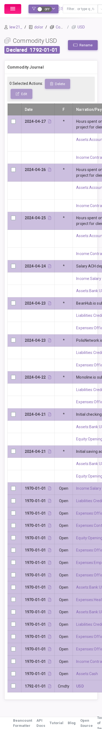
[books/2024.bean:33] (49, 121)
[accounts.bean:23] (49, 525)
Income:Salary (88, 278)
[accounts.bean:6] (49, 674)
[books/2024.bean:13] (49, 340)
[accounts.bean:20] (49, 636)
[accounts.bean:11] (49, 624)
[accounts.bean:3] (49, 587)
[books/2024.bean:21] (49, 266)
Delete (59, 84)
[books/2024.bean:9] (49, 377)
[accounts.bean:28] (49, 488)
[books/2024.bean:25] (49, 218)
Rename (85, 45)
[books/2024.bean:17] (49, 303)
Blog (72, 723)
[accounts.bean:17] (49, 575)
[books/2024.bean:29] (49, 169)
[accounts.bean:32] (49, 538)
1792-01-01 (44, 50)
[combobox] (80, 9)
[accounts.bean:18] (49, 513)
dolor (38, 27)
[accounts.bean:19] (49, 550)
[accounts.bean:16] (49, 649)
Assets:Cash (87, 674)
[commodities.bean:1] (49, 686)
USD (81, 27)
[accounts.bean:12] (49, 501)
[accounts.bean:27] (49, 661)
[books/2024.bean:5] (49, 451)
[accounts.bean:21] (49, 600)
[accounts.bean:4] (49, 612)
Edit (23, 94)
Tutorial (56, 723)
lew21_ (16, 27)
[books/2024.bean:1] (49, 414)
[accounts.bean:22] (49, 562)
